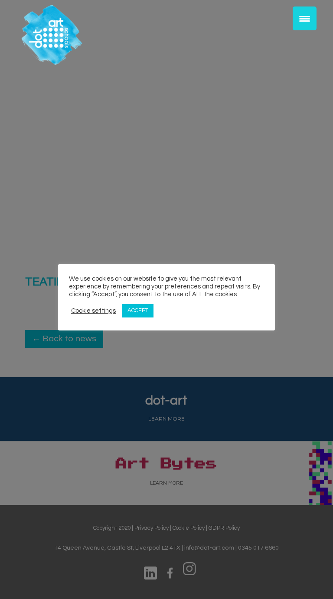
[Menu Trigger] (305, 18)
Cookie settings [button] (93, 311)
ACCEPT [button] (137, 311)
